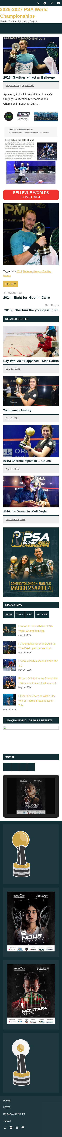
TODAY (7, 1120)
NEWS (8, 614)
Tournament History (17, 410)
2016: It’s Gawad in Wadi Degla (25, 511)
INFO (30, 614)
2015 (19, 271)
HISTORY (10, 284)
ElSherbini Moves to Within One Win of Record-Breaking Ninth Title (37, 701)
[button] (23, 805)
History (7, 275)
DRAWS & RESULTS (14, 1114)
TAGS (19, 614)
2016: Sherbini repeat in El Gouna (27, 461)
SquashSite (28, 85)
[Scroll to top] (55, 1130)
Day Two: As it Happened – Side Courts (31, 361)
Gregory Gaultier (42, 271)
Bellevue (27, 271)
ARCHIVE (41, 614)
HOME (6, 1100)
